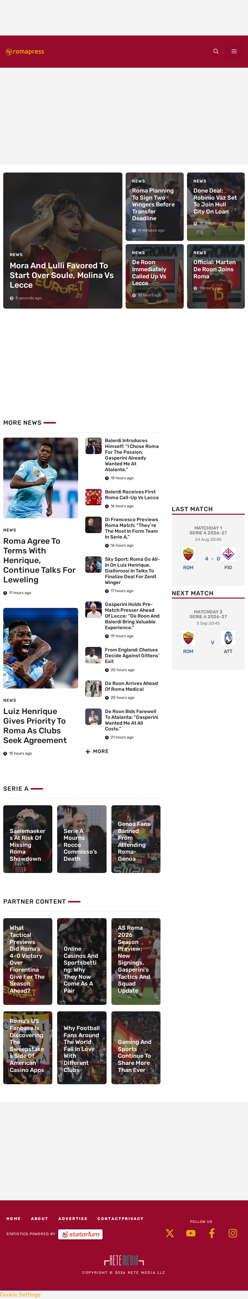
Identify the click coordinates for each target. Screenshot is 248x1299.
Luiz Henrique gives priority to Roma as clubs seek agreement (35, 726)
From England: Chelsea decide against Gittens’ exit (132, 655)
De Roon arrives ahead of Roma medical (131, 686)
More (101, 751)
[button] (216, 51)
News (9, 530)
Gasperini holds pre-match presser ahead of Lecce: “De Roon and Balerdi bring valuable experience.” (132, 615)
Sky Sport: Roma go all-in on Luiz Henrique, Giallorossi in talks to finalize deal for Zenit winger (132, 570)
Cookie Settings (20, 1294)
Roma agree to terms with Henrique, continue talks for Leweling (39, 560)
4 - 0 (212, 559)
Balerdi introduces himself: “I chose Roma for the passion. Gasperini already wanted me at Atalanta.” (132, 455)
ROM (188, 567)
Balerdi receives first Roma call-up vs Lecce (132, 495)
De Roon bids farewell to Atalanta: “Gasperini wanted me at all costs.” (131, 720)
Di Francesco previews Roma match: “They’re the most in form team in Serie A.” (131, 528)
